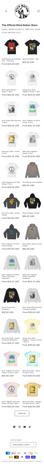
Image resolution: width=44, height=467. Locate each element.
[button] (6, 11)
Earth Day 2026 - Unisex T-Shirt (11, 152)
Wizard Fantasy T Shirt (31, 59)
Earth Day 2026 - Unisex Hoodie (11, 214)
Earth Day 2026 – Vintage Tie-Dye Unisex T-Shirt (32, 402)
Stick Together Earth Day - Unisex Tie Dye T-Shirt (11, 402)
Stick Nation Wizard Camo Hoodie (32, 245)
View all (22, 413)
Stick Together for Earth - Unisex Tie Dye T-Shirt (11, 372)
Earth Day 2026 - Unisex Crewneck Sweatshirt (11, 339)
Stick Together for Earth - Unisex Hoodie (11, 245)
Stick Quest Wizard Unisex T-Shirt (11, 121)
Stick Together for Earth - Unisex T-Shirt (32, 121)
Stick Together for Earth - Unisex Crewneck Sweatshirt (11, 276)
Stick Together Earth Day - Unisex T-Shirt (11, 183)
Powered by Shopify (35, 461)
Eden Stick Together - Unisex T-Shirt (30, 152)
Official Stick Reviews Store (17, 461)
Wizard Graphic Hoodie (31, 213)
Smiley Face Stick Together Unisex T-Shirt (31, 91)
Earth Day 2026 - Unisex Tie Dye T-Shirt (31, 372)
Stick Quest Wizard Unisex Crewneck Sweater (32, 308)
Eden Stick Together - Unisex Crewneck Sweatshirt (30, 276)
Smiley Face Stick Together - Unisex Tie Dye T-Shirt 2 (32, 340)
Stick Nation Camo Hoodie (32, 182)
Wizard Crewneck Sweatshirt (8, 308)
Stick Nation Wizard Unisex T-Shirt (9, 91)
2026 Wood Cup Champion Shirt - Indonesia (11, 60)
